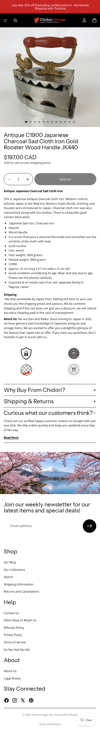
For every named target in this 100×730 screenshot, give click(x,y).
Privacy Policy (13, 635)
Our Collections (14, 569)
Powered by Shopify (66, 714)
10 (65, 122)
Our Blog (10, 562)
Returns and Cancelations (21, 591)
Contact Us (11, 613)
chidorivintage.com (42, 714)
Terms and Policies (50, 724)
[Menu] (5, 20)
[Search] (15, 20)
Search (8, 577)
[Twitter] (23, 700)
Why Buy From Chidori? (34, 390)
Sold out (65, 179)
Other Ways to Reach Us (20, 620)
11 (69, 122)
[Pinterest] (31, 700)
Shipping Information (18, 584)
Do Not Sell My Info (17, 649)
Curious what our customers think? (48, 412)
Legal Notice (12, 678)
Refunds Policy (14, 627)
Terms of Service (15, 642)
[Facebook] (6, 700)
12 (74, 122)
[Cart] (94, 20)
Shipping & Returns (28, 401)
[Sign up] (89, 526)
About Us (10, 671)
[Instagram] (14, 700)
